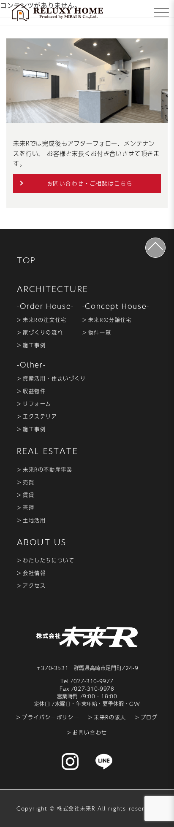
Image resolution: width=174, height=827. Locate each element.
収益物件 (34, 391)
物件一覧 (99, 332)
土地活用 (34, 520)
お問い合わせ (90, 732)
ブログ (149, 717)
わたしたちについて (48, 560)
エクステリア (40, 416)
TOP (26, 260)
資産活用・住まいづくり (54, 378)
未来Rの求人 (110, 717)
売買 (28, 482)
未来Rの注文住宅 (45, 320)
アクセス (34, 585)
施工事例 (34, 345)
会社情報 (34, 573)
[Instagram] (70, 761)
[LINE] (103, 761)
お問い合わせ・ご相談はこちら (89, 183)
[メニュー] (161, 12)
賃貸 (28, 495)
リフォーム (37, 404)
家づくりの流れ (43, 332)
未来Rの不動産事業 (47, 469)
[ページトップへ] (155, 248)
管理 (28, 507)
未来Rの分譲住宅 (110, 320)
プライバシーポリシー (50, 717)
